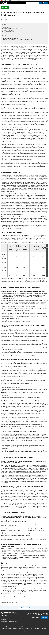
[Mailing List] (46, 613)
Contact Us (8, 621)
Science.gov (43, 628)
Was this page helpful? (24, 607)
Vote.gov (26, 630)
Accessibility (9, 626)
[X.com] (28, 613)
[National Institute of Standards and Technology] (9, 613)
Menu (46, 2)
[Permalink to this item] (38, 64)
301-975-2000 (3, 619)
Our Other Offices (14, 621)
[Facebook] (31, 613)
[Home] (4, 3)
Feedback (44, 617)
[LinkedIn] (33, 613)
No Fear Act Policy (43, 626)
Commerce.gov (37, 628)
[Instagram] (36, 613)
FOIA (3, 628)
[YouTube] (39, 613)
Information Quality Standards (27, 628)
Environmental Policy (9, 628)
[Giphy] (41, 613)
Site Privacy (4, 626)
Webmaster (3, 621)
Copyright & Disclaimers (24, 626)
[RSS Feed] (44, 613)
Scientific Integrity (17, 628)
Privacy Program (16, 626)
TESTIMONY (5, 7)
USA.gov (22, 630)
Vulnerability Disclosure (34, 626)
